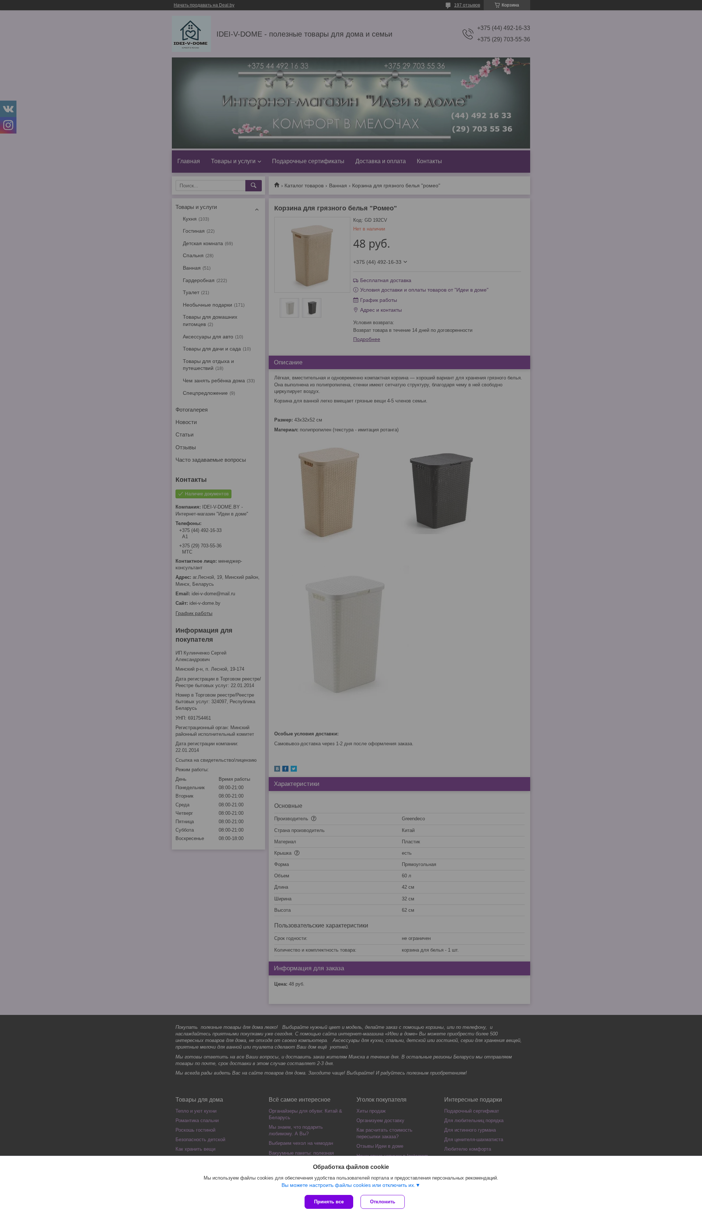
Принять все (329, 1201)
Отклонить (382, 1201)
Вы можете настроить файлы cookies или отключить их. (348, 1185)
